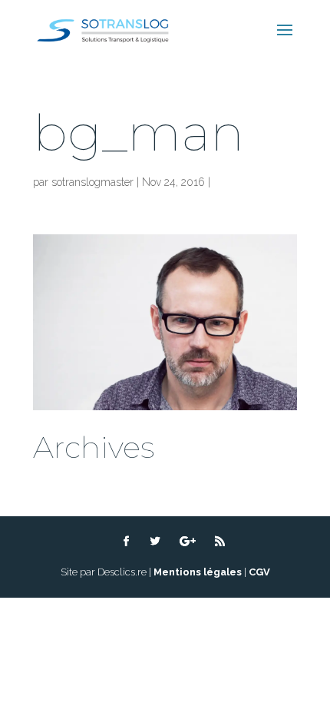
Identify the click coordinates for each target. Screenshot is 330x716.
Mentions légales (197, 572)
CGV (259, 572)
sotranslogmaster (92, 182)
